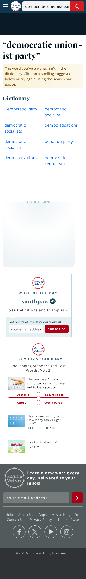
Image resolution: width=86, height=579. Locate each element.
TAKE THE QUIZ (40, 428)
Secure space (54, 394)
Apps (43, 514)
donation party (59, 141)
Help (10, 514)
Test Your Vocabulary (38, 359)
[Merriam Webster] (38, 283)
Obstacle (23, 394)
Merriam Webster (15, 478)
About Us (26, 514)
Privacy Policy (41, 519)
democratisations (61, 125)
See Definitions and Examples (37, 310)
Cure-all (22, 402)
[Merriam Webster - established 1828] (16, 6)
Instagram (66, 532)
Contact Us (16, 519)
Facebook (19, 532)
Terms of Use (68, 519)
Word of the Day (38, 293)
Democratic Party (20, 108)
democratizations (20, 157)
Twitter (34, 532)
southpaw (35, 301)
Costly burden (54, 402)
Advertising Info (65, 514)
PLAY (32, 447)
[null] (53, 301)
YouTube (50, 532)
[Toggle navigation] (5, 6)
